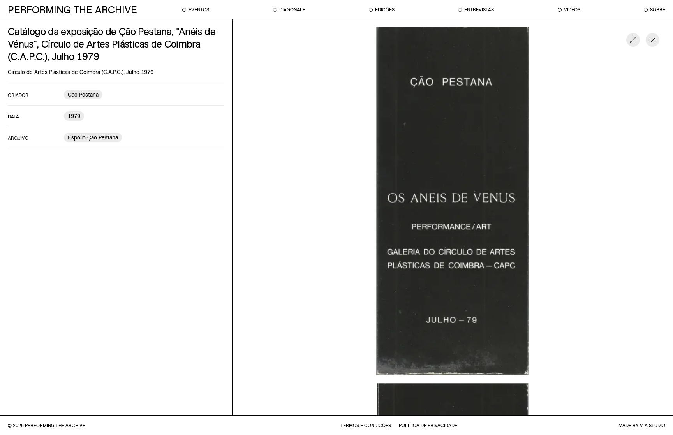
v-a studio (652, 425)
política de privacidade (428, 425)
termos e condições (365, 425)
